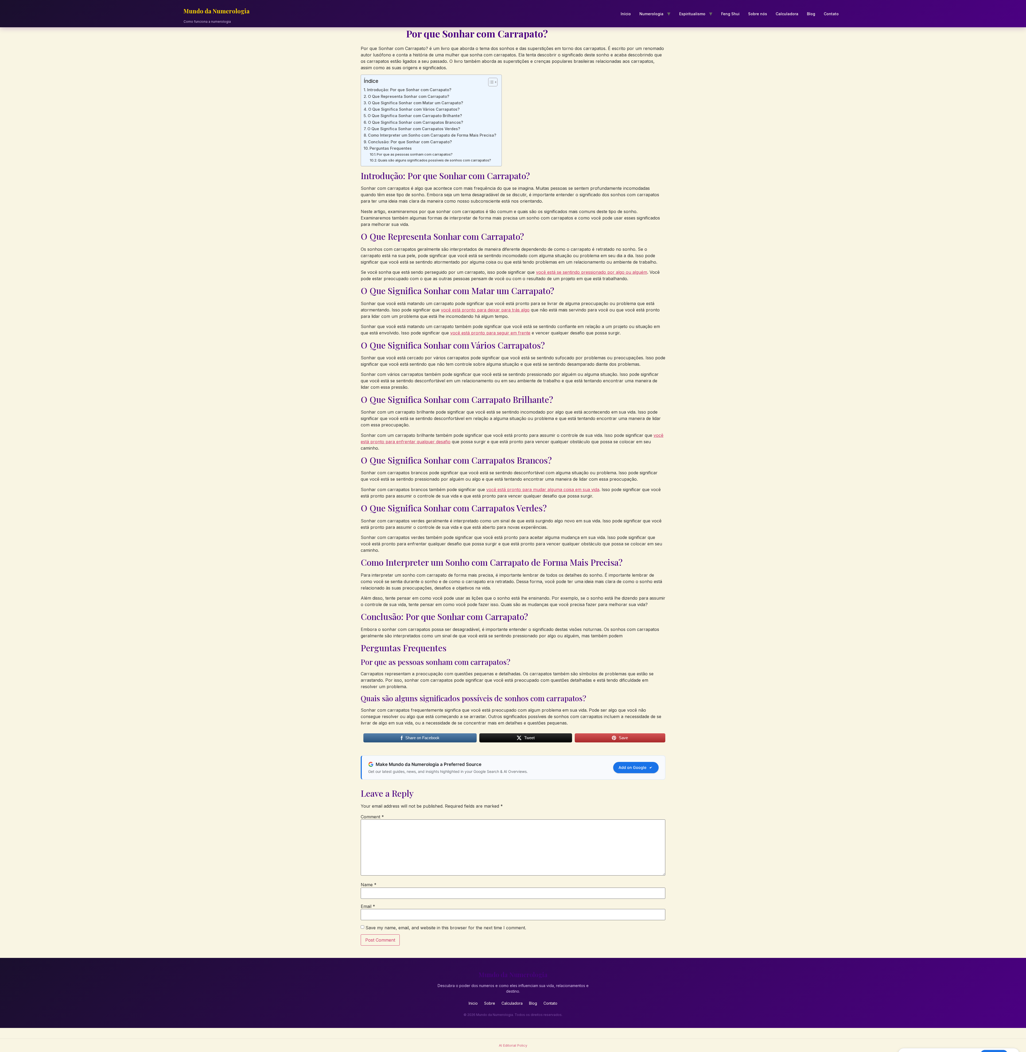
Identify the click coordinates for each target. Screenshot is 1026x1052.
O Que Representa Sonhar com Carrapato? (408, 96)
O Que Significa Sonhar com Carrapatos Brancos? (415, 122)
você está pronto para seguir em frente (490, 333)
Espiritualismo (692, 13)
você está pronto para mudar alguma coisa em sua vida (542, 489)
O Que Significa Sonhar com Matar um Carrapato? (415, 103)
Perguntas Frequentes (391, 148)
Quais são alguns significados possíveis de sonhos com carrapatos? (434, 160)
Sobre (489, 1003)
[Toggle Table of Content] (490, 82)
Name (368, 885)
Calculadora (787, 13)
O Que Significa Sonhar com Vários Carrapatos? (414, 109)
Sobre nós (757, 13)
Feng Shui (730, 13)
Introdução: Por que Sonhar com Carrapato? (409, 89)
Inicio (473, 1003)
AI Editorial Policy (513, 1045)
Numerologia (651, 13)
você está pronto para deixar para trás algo (485, 310)
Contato (831, 13)
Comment (372, 817)
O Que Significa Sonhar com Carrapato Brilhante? (415, 115)
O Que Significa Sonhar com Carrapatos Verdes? (413, 128)
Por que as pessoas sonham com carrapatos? (415, 154)
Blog (811, 13)
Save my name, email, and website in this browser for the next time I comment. (446, 928)
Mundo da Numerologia (217, 11)
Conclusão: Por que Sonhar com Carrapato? (410, 142)
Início (626, 13)
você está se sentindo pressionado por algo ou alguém (591, 272)
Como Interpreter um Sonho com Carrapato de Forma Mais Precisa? (432, 135)
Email (368, 906)
